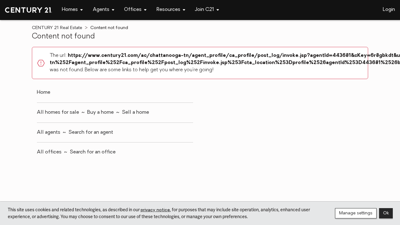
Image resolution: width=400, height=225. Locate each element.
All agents (48, 132)
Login (389, 9)
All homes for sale (58, 112)
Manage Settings (355, 213)
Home (43, 92)
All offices (49, 152)
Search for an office (93, 152)
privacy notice (155, 210)
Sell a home (135, 112)
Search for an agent (90, 132)
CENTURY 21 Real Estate (57, 28)
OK (386, 213)
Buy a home (100, 112)
